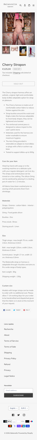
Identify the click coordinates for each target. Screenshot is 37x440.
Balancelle (14, 433)
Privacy (7, 370)
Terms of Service (11, 341)
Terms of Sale (10, 347)
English (12, 408)
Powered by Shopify (25, 433)
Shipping (16, 73)
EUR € (23, 408)
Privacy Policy (10, 358)
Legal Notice (9, 376)
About (6, 335)
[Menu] (33, 5)
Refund (7, 364)
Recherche (8, 329)
